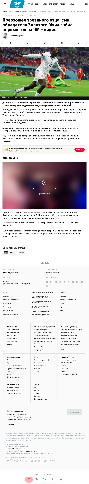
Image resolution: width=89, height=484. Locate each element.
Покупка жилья (12, 390)
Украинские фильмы (41, 363)
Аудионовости (12, 341)
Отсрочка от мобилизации (70, 341)
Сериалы (37, 372)
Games (44, 4)
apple (24, 461)
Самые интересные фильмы (44, 360)
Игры (61, 310)
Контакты (63, 292)
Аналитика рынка (13, 387)
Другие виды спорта (41, 399)
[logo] (17, 4)
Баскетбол (53, 4)
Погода (9, 344)
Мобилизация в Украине (71, 327)
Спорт (36, 384)
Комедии (37, 369)
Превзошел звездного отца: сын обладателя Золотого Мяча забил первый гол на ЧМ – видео (63, 11)
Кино (36, 357)
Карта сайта (64, 307)
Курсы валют (11, 363)
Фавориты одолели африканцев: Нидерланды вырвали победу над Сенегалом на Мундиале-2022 (39, 121)
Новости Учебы (67, 357)
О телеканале (7, 303)
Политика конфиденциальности (42, 292)
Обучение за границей (69, 374)
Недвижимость (13, 384)
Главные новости (13, 330)
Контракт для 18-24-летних (70, 338)
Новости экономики (15, 357)
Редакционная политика (11, 300)
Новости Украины (13, 333)
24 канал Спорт (7, 11)
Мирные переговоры (41, 336)
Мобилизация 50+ (67, 333)
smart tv (36, 461)
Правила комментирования (40, 311)
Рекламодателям (8, 310)
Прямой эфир (11, 336)
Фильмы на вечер (40, 366)
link (47, 282)
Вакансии (63, 296)
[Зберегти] (78, 43)
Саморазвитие (66, 371)
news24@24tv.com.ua (12, 273)
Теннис (63, 4)
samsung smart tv (49, 461)
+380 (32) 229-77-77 (18, 449)
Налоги (9, 374)
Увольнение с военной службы (72, 330)
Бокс (37, 4)
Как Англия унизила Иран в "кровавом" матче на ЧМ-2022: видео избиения (40, 224)
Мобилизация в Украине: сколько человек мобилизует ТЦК (71, 347)
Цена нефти (11, 360)
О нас (5, 292)
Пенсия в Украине (13, 377)
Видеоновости (12, 338)
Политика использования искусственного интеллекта (40, 297)
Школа (63, 365)
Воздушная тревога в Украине (44, 338)
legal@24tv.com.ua (31, 451)
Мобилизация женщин (69, 336)
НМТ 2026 (64, 368)
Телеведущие (7, 307)
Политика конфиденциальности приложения (42, 302)
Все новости (12, 327)
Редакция (6, 296)
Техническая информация (40, 315)
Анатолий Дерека (16, 36)
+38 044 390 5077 (52, 273)
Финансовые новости (14, 366)
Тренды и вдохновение (15, 393)
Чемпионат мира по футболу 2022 (26, 11)
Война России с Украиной (44, 327)
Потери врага (39, 350)
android (12, 461)
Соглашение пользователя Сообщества (40, 307)
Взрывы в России (40, 347)
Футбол (29, 4)
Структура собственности (68, 300)
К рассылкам (75, 412)
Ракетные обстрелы (41, 330)
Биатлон (37, 396)
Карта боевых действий (42, 333)
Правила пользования (10, 314)
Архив (62, 303)
